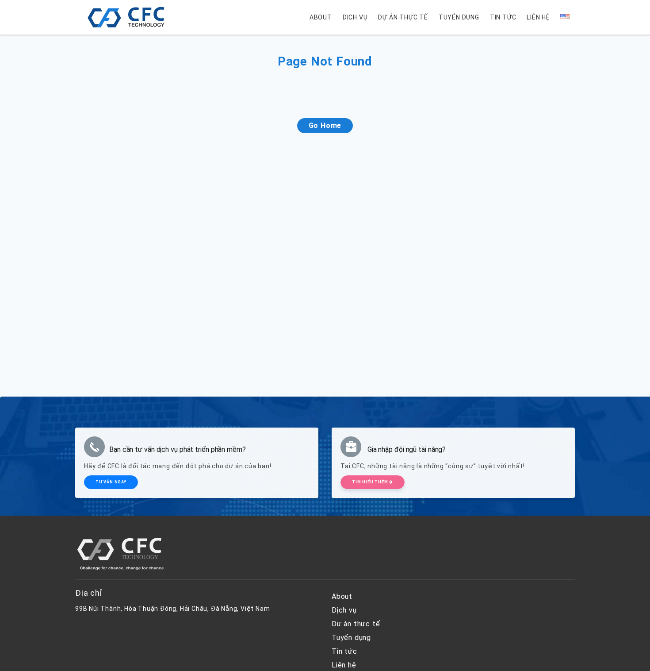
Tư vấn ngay (111, 482)
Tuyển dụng (459, 17)
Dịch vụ (355, 17)
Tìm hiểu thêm (370, 482)
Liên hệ (538, 17)
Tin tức (503, 17)
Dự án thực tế (403, 17)
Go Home (325, 125)
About (321, 17)
